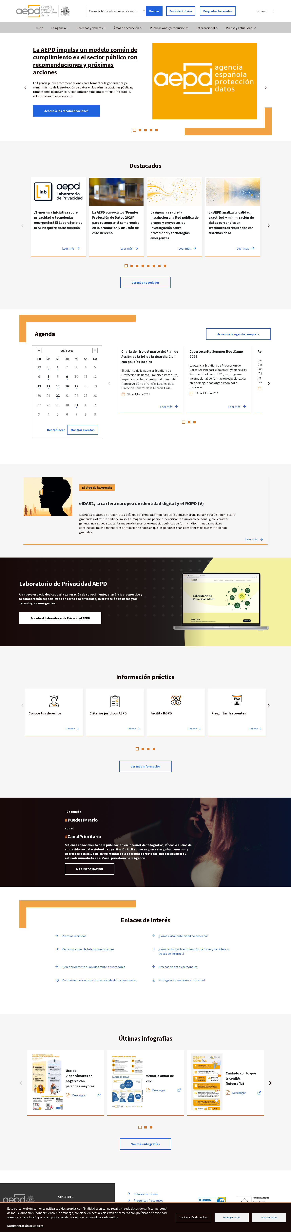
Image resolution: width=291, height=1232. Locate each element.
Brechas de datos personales (177, 967)
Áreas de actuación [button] (126, 28)
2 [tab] (140, 130)
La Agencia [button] (58, 28)
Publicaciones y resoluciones (169, 28)
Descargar (79, 1095)
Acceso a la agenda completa (238, 334)
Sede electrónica (181, 11)
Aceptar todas (269, 1217)
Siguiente (265, 87)
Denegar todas (231, 1217)
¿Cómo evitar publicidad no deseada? (183, 936)
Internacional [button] (205, 28)
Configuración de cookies (193, 1217)
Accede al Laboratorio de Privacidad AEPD (60, 618)
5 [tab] (156, 130)
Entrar (70, 729)
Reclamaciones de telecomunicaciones (88, 949)
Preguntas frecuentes (217, 11)
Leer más (251, 539)
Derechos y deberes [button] (90, 28)
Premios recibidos (74, 936)
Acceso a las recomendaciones (66, 111)
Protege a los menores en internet (181, 980)
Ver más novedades (146, 282)
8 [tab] (165, 265)
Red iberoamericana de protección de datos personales (99, 980)
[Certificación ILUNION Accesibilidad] (212, 1201)
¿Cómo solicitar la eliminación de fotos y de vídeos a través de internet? (193, 951)
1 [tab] (134, 130)
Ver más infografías (145, 1144)
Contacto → (66, 1197)
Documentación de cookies (25, 1226)
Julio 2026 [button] (67, 350)
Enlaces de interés (146, 1194)
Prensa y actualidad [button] (239, 28)
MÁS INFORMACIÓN (89, 869)
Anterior (25, 87)
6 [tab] (153, 265)
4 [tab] (151, 130)
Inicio (39, 28)
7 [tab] (159, 265)
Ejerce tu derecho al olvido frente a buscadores (93, 967)
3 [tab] (145, 130)
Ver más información (146, 766)
